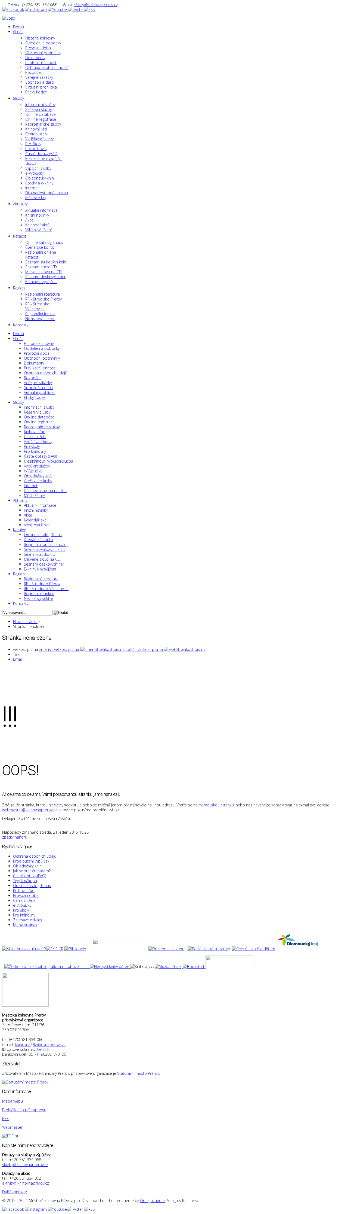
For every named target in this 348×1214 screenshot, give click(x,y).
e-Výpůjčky (22, 905)
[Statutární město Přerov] (25, 1082)
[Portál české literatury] (209, 948)
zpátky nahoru (14, 837)
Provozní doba (26, 895)
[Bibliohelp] (75, 948)
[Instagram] (36, 9)
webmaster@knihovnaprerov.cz (29, 809)
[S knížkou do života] (193, 966)
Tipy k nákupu (25, 880)
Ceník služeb (24, 900)
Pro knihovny (24, 915)
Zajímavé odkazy (27, 919)
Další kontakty (14, 1191)
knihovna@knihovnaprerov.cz (40, 1044)
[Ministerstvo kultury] (24, 948)
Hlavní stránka (25, 621)
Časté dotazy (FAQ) (29, 875)
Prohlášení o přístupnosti (24, 1109)
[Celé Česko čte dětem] (253, 948)
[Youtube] (58, 9)
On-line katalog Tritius (32, 885)
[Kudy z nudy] (117, 948)
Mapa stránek (25, 924)
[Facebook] (13, 9)
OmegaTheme (152, 1200)
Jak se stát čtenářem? (32, 870)
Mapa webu (12, 1101)
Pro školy (21, 910)
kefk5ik (43, 1049)
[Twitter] (76, 9)
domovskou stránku (216, 805)
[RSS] (89, 9)
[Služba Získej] (169, 966)
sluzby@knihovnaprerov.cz (95, 4)
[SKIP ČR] (54, 948)
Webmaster (12, 1127)
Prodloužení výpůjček (31, 861)
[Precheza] (229, 966)
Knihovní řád (24, 890)
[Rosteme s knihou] (166, 948)
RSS (5, 1118)
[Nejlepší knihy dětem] (67, 966)
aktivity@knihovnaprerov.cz (25, 1183)
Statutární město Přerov (138, 1073)
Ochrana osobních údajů (34, 856)
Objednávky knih (27, 866)
